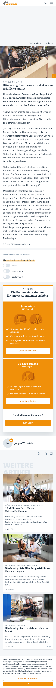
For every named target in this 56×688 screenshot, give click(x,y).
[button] (28, 684)
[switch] (6, 265)
